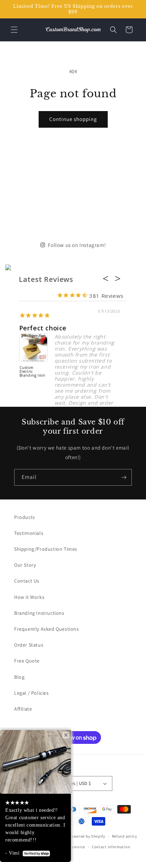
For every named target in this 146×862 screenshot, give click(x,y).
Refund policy (124, 836)
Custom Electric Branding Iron (32, 372)
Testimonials (28, 533)
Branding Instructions (39, 613)
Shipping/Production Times (45, 549)
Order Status (28, 645)
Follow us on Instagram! (77, 245)
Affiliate (23, 709)
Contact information (111, 846)
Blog (19, 677)
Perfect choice (43, 328)
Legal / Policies (31, 693)
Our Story (25, 565)
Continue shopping (73, 119)
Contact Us (26, 581)
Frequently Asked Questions (46, 629)
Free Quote (27, 661)
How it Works (29, 597)
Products (24, 517)
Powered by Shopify (87, 835)
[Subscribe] (123, 477)
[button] (14, 29)
